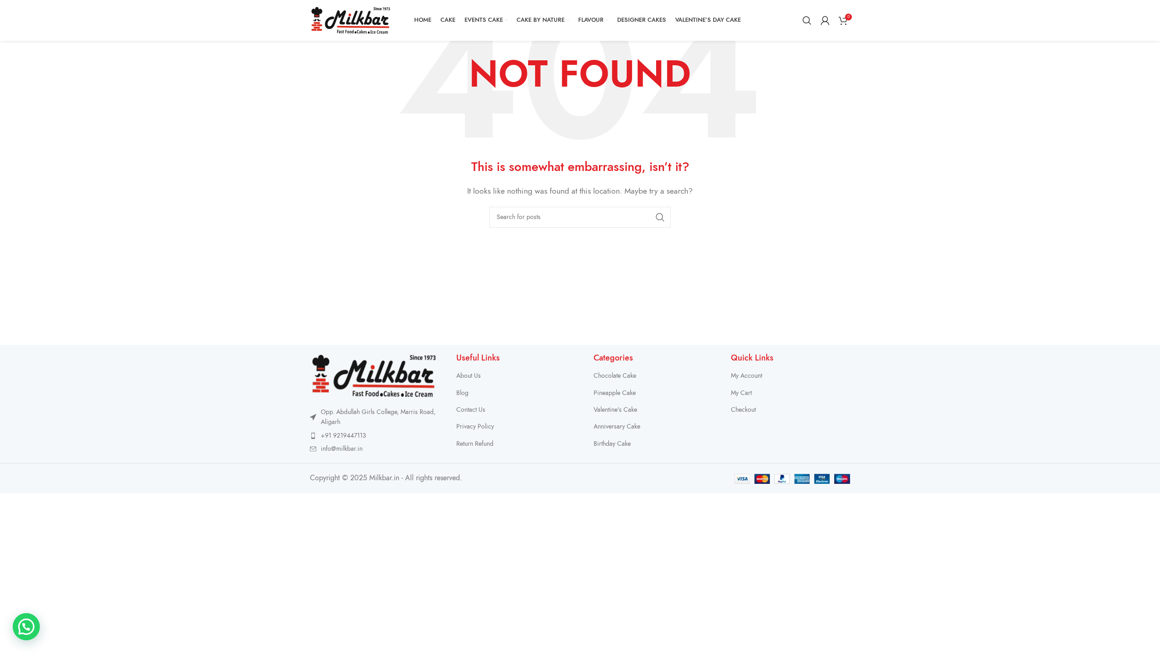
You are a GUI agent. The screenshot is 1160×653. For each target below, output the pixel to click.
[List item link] (374, 436)
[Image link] (374, 375)
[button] (26, 626)
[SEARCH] (660, 217)
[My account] (825, 20)
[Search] (807, 20)
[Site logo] (351, 20)
